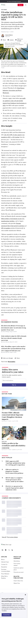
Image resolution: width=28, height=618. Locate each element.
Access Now (6, 614)
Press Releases (5, 574)
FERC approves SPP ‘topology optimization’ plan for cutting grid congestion (15, 463)
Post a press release (12, 537)
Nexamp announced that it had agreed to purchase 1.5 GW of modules (13, 225)
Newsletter (4, 567)
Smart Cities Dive (18, 580)
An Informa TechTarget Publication (14, 1)
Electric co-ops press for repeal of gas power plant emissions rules (14, 488)
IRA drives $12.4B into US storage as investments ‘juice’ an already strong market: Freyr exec (13, 328)
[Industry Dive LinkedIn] (2, 550)
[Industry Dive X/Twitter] (9, 550)
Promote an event (18, 572)
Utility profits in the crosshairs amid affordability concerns (13, 445)
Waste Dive (17, 583)
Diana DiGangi (9, 35)
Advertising (17, 561)
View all (4, 537)
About (3, 559)
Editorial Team (5, 562)
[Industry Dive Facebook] (5, 550)
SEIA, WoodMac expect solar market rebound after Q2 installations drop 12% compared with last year (13, 348)
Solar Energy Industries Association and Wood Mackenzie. (13, 90)
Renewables (11, 361)
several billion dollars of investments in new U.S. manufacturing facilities (13, 218)
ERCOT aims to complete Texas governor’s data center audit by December (15, 479)
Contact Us (4, 564)
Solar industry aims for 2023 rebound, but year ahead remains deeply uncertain (13, 338)
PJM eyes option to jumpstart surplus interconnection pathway (14, 471)
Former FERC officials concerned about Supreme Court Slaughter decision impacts (12, 415)
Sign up (20, 5)
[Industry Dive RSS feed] (12, 550)
